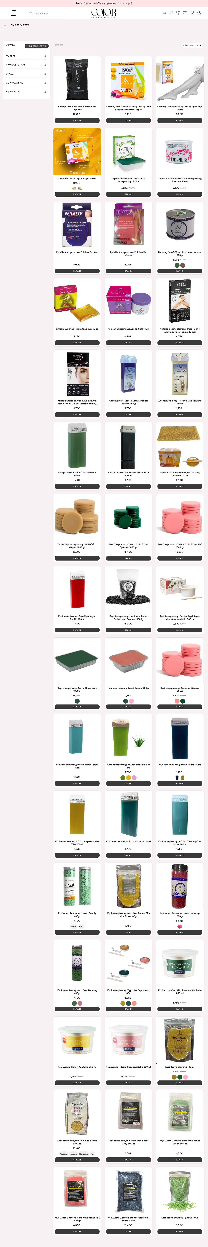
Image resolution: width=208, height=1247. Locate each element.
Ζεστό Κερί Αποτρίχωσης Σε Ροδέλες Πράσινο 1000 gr (128, 546)
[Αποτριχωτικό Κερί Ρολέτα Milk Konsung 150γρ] (180, 374)
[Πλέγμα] (57, 45)
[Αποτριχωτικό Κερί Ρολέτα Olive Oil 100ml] (77, 445)
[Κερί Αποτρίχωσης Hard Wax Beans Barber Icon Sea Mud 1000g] (128, 589)
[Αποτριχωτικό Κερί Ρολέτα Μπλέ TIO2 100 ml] (128, 445)
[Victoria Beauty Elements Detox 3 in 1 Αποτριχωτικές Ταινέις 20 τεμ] (180, 302)
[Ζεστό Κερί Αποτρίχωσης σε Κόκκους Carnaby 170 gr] (180, 445)
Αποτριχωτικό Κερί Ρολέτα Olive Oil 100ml (77, 474)
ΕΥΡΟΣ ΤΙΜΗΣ (12, 92)
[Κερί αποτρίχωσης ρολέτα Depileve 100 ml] (128, 737)
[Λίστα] (61, 45)
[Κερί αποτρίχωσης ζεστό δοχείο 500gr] (128, 661)
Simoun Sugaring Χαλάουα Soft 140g (128, 328)
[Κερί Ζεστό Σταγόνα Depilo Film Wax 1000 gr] (77, 1113)
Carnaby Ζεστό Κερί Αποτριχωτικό (77, 178)
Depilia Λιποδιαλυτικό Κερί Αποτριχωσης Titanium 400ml (180, 180)
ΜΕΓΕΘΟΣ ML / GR (16, 65)
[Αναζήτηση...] (31, 13)
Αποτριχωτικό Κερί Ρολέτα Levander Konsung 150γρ (128, 402)
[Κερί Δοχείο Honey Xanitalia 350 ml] (77, 1040)
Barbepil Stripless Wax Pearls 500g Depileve (77, 108)
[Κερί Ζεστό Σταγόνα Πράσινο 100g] (180, 1190)
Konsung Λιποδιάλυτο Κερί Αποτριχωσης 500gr (180, 254)
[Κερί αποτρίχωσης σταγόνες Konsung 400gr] (77, 963)
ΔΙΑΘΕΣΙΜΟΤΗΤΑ (14, 83)
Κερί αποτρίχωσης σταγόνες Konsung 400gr (77, 992)
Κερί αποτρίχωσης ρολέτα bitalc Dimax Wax (77, 766)
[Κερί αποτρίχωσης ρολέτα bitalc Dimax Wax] (77, 737)
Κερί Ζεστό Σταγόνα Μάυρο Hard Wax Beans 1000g (128, 1219)
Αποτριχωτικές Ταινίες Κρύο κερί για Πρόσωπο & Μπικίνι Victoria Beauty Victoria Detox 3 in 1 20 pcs (77, 402)
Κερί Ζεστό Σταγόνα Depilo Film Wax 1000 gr (77, 1142)
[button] (77, 120)
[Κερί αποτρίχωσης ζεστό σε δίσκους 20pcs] (180, 661)
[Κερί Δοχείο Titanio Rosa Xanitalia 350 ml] (128, 1040)
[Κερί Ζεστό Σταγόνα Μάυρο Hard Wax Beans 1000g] (128, 1190)
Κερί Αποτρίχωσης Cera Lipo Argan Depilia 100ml (77, 618)
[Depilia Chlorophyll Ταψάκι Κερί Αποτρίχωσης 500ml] (128, 151)
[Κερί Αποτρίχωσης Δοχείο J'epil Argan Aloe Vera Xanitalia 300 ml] (180, 589)
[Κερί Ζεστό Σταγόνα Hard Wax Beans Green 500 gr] (180, 1113)
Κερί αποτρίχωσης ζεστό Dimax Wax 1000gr (77, 689)
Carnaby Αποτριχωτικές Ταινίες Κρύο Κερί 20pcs (179, 108)
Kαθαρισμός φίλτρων (38, 46)
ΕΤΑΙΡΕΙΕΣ (10, 56)
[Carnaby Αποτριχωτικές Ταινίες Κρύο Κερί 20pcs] (180, 79)
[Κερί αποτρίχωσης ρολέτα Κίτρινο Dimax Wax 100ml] (77, 814)
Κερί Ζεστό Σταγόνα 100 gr (179, 1066)
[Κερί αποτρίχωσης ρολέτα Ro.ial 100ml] (180, 737)
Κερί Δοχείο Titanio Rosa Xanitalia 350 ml (128, 1066)
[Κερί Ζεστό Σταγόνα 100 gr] (180, 1040)
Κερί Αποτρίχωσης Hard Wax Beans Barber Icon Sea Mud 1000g (128, 618)
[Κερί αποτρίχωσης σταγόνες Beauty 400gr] (77, 886)
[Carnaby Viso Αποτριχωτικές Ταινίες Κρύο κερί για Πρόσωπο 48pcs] (128, 79)
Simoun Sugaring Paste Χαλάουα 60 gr (77, 328)
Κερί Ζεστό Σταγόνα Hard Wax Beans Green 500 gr (180, 1142)
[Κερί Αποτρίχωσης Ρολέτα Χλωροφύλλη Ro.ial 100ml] (180, 814)
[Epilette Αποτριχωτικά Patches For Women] (128, 225)
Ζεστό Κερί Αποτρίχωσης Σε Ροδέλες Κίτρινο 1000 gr (77, 546)
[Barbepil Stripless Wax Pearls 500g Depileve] (77, 79)
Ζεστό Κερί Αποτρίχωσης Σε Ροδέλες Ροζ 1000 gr (180, 546)
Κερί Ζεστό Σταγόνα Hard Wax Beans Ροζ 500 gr (77, 1219)
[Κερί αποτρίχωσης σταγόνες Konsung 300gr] (180, 886)
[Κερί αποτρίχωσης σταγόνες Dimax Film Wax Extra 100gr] (128, 886)
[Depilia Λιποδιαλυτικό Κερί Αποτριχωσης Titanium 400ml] (180, 151)
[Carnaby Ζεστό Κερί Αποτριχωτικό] (77, 151)
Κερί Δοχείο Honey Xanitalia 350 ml (77, 1066)
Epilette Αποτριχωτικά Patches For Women (128, 254)
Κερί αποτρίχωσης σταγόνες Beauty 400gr (77, 915)
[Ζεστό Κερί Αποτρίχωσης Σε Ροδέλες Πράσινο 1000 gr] (128, 517)
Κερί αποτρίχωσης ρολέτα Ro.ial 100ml (180, 764)
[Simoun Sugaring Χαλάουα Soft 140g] (128, 302)
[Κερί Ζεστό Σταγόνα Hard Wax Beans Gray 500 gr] (128, 1113)
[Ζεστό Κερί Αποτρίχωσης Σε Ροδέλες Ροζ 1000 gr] (180, 517)
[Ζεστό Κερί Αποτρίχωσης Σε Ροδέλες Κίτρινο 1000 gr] (77, 517)
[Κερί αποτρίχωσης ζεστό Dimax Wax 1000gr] (77, 661)
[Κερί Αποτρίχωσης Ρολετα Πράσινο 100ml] (128, 814)
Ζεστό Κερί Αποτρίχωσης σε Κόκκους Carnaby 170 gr (180, 474)
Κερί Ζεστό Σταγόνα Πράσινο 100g (179, 1217)
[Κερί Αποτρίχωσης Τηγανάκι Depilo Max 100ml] (128, 963)
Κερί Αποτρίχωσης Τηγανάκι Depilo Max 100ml (128, 992)
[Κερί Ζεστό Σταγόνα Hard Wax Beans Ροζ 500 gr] (77, 1190)
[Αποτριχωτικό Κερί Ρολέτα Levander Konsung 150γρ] (128, 374)
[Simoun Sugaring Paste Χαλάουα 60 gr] (77, 302)
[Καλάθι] (199, 13)
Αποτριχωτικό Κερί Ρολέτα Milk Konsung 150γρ (179, 402)
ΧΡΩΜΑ (10, 74)
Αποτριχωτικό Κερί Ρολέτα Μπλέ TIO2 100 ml (128, 474)
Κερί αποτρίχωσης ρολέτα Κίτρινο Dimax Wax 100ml (77, 843)
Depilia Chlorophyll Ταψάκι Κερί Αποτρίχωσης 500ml (128, 180)
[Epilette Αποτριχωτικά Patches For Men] (77, 225)
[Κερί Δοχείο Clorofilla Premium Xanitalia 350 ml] (180, 963)
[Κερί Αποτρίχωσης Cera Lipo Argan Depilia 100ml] (77, 589)
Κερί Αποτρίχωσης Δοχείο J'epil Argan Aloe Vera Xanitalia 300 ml (180, 618)
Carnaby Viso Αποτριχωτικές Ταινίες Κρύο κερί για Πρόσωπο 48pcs (128, 108)
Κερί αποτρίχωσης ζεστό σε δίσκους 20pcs (179, 689)
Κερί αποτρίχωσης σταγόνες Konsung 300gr (180, 915)
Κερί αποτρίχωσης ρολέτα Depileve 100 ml (128, 766)
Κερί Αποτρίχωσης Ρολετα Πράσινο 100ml (128, 841)
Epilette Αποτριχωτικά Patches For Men (77, 252)
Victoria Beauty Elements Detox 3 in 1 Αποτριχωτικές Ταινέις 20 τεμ (180, 330)
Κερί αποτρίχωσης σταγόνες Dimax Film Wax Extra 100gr (128, 915)
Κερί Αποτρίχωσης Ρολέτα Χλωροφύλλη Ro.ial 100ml (179, 843)
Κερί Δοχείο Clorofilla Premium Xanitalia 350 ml (180, 992)
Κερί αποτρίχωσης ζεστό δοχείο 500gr (128, 688)
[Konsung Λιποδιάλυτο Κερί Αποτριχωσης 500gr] (180, 225)
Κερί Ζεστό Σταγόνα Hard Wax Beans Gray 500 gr (128, 1142)
